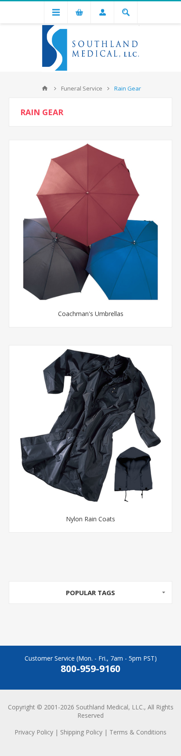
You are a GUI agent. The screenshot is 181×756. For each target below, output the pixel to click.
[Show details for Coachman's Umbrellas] (90, 221)
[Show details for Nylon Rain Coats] (90, 426)
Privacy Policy (33, 732)
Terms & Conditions (138, 732)
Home (44, 88)
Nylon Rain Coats (90, 519)
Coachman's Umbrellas (90, 313)
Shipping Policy (81, 732)
